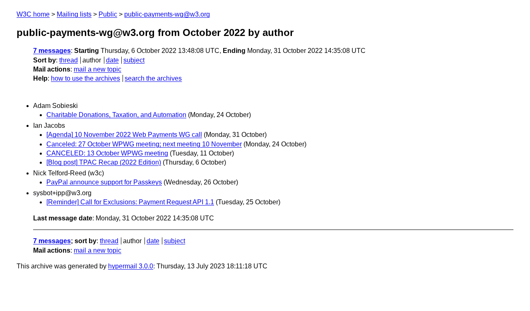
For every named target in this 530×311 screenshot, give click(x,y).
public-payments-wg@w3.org (167, 14)
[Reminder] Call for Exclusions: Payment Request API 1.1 (130, 202)
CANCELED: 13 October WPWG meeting (107, 153)
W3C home (33, 14)
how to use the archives (85, 78)
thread (68, 60)
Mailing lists (74, 14)
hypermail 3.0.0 (130, 266)
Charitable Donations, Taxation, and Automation (116, 114)
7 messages (52, 50)
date (112, 60)
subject (134, 60)
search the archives (153, 78)
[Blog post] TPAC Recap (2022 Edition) (103, 162)
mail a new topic (97, 69)
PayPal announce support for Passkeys (104, 182)
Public (108, 14)
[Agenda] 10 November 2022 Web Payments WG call (124, 134)
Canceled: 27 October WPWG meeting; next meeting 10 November (144, 144)
